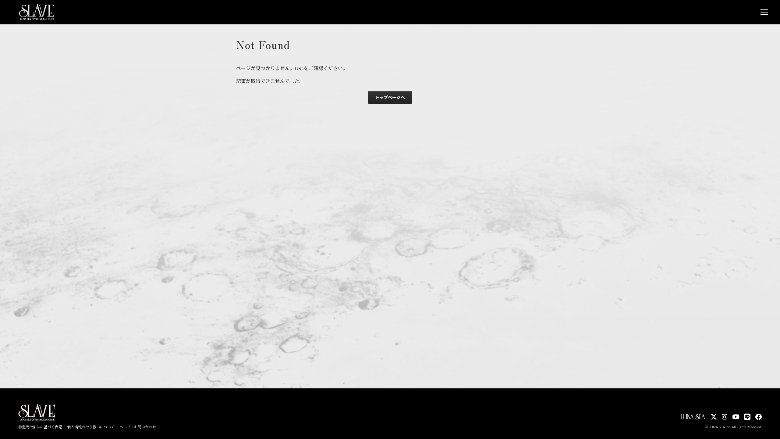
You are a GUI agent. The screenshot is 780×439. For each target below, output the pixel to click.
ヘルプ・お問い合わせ (137, 427)
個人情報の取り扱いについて (91, 427)
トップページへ (390, 97)
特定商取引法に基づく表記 (40, 427)
